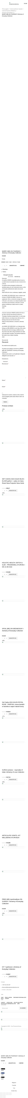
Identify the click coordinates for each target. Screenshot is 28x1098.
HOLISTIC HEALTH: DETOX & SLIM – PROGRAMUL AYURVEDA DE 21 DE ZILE (13, 565)
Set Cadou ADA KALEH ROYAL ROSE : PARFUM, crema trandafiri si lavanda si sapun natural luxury (13, 704)
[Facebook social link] (12, 1)
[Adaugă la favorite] (7, 476)
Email (4, 386)
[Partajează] (4, 1093)
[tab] (10, 276)
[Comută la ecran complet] (7, 1093)
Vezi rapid (3, 476)
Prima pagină (5, 9)
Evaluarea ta (5, 358)
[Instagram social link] (4, 993)
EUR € (2, 1078)
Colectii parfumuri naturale (16, 9)
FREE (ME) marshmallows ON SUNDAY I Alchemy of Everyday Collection (12, 901)
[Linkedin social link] (14, 1)
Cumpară (22, 265)
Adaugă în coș (13, 265)
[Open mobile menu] (1, 3)
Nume (4, 380)
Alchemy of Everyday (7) (8, 12)
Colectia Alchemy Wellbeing (9, 10)
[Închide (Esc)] (1, 1093)
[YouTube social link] (5, 993)
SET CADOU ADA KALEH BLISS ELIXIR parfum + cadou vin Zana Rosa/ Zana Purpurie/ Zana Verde (13, 481)
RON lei (3, 1069)
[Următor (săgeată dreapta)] (4, 1096)
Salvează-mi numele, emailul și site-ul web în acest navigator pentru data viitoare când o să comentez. (13, 396)
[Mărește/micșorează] (10, 1093)
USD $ (2, 1073)
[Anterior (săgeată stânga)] (1, 1096)
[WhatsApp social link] (15, 1)
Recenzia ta (5, 363)
